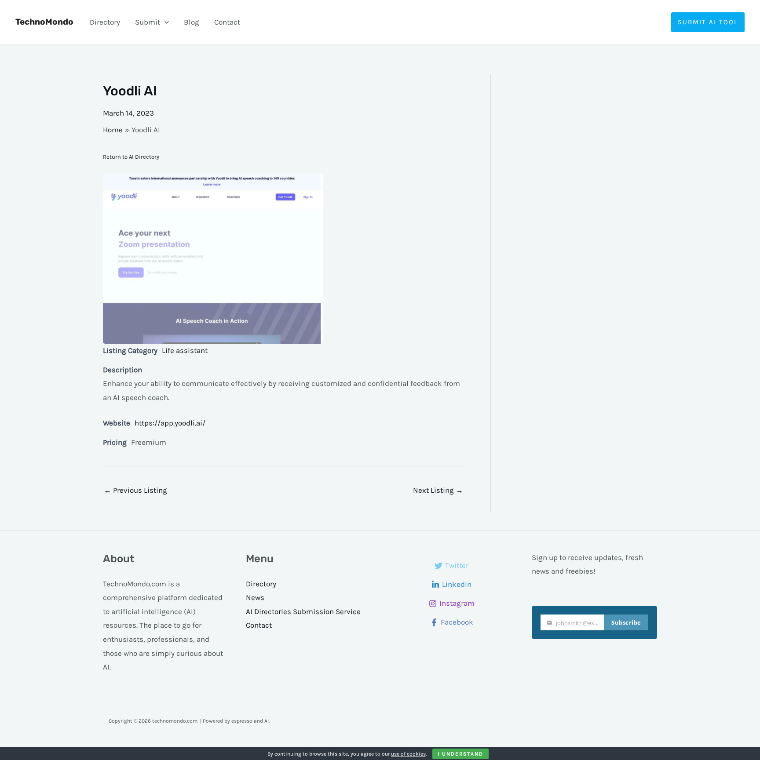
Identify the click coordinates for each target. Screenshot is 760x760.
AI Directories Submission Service (303, 611)
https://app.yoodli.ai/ (170, 422)
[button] (164, 22)
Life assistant (185, 350)
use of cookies (408, 754)
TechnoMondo (44, 22)
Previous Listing (135, 490)
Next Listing (438, 490)
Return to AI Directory (131, 156)
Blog (191, 22)
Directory (105, 22)
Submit (147, 22)
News (255, 597)
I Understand (460, 754)
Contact (227, 22)
